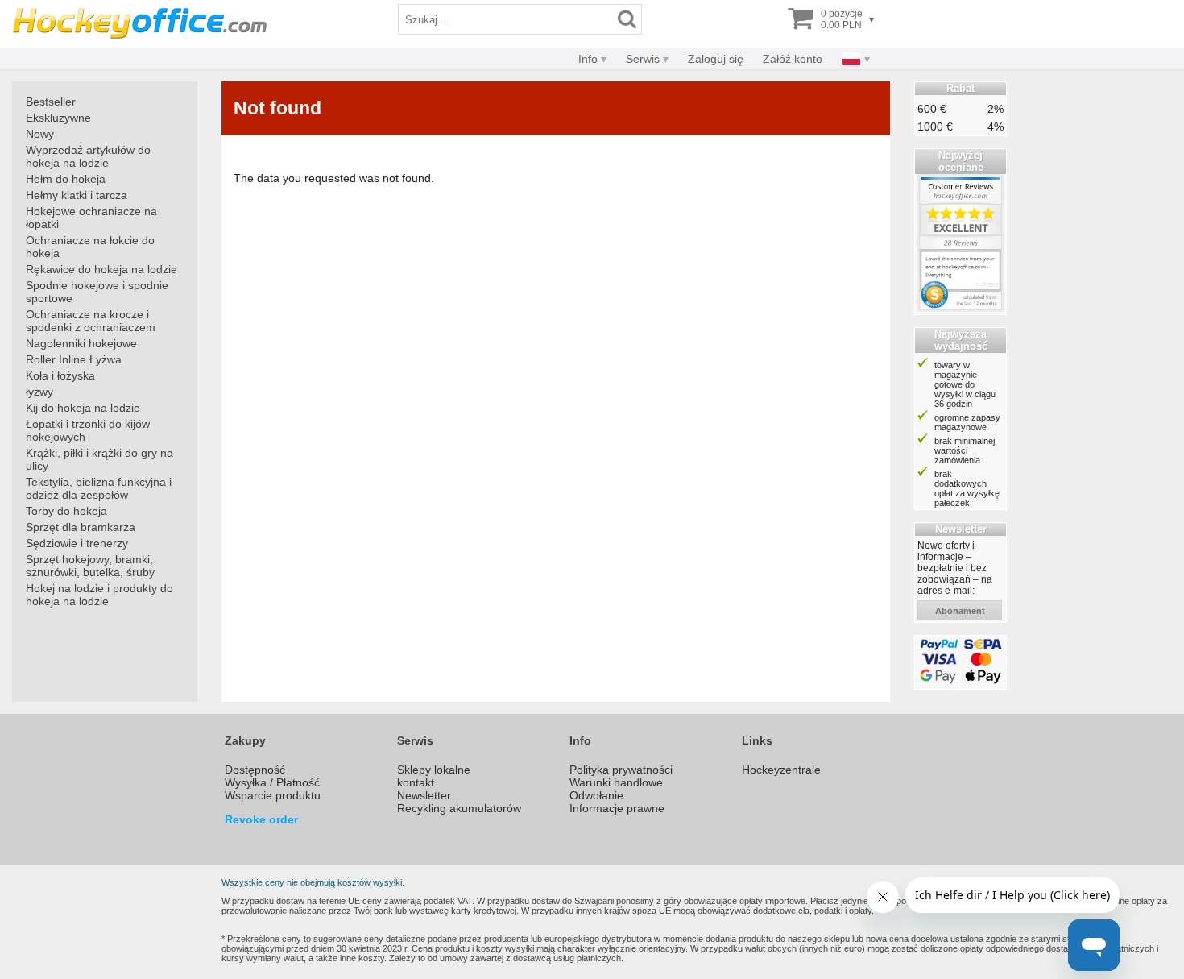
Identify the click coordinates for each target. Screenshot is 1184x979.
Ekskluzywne (58, 117)
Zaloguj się (715, 58)
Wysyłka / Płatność (272, 782)
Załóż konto (792, 58)
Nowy (40, 133)
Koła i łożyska (60, 375)
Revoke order (261, 819)
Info (588, 58)
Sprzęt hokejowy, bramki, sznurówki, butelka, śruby (90, 566)
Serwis (643, 58)
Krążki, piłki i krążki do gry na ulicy (99, 459)
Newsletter (424, 795)
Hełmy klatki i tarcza (76, 195)
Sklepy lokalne (433, 769)
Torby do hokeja (66, 510)
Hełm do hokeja (66, 178)
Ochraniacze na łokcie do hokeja (90, 246)
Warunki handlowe (616, 782)
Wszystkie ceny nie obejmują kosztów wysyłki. (312, 882)
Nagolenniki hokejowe (81, 343)
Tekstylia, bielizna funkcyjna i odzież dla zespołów (99, 488)
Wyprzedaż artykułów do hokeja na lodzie (88, 156)
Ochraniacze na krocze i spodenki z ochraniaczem (90, 321)
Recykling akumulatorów (459, 808)
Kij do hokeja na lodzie (83, 407)
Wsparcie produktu (273, 795)
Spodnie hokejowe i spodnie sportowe (97, 292)
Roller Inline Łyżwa (74, 359)
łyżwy (39, 391)
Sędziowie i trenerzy (77, 543)
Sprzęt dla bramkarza (80, 527)
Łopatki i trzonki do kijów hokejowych (88, 430)
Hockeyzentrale (781, 769)
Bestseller (51, 101)
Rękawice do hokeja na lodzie (101, 269)
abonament (960, 611)
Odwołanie (596, 795)
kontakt (415, 782)
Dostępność (255, 769)
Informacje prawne (616, 808)
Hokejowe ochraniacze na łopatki (91, 217)
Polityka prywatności (621, 769)
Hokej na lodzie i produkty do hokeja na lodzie (99, 595)
